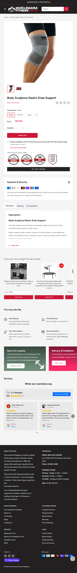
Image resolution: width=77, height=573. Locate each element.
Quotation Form (10, 540)
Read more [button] (10, 420)
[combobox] (18, 292)
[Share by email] (68, 102)
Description (10, 206)
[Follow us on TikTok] (13, 555)
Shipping (20, 206)
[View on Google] (9, 406)
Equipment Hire (9, 533)
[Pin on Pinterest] (60, 102)
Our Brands (8, 516)
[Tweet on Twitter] (64, 102)
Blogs (6, 519)
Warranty (45, 519)
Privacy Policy (47, 533)
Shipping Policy (47, 513)
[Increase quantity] (28, 128)
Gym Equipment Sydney (13, 510)
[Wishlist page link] (74, 9)
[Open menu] (5, 9)
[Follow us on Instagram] (9, 555)
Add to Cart (18, 297)
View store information (18, 148)
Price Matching (47, 523)
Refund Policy (47, 516)
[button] (4, 416)
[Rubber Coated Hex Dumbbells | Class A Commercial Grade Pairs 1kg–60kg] (18, 271)
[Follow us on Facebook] (5, 555)
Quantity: (10, 128)
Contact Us (8, 523)
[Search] (66, 9)
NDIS (6, 543)
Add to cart (22, 135)
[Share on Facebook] (57, 102)
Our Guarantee (31, 206)
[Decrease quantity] (17, 128)
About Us (7, 513)
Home (6, 17)
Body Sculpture (13, 103)
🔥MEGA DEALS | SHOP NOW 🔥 (38, 2)
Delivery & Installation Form (14, 537)
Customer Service (48, 510)
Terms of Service (48, 543)
